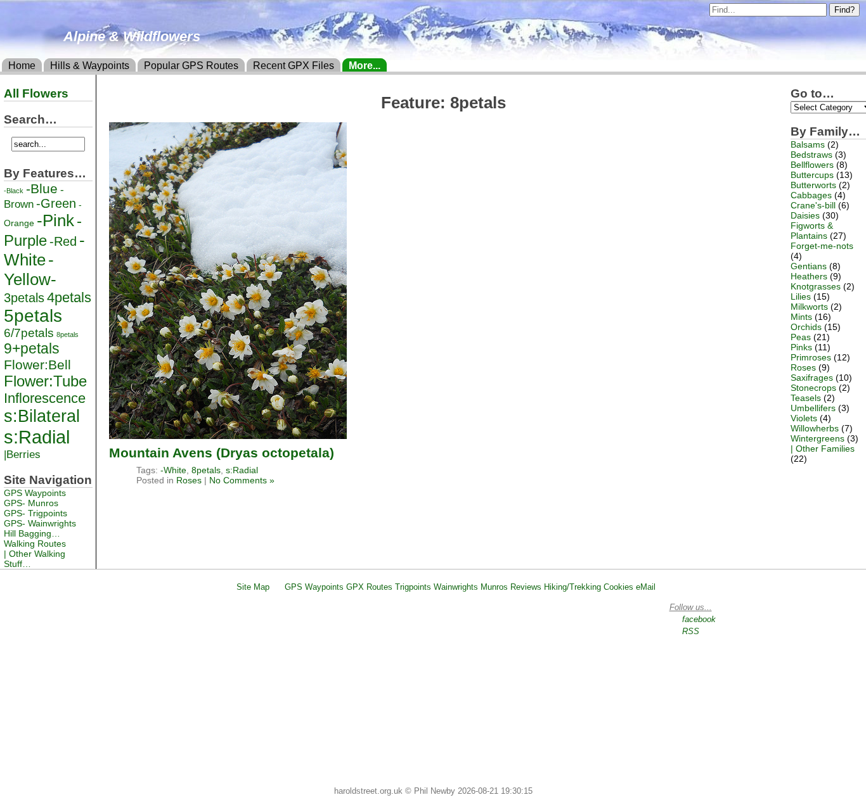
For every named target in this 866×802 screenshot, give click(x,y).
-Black (13, 190)
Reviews (525, 587)
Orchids (806, 327)
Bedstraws (811, 155)
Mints (801, 317)
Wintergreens (817, 438)
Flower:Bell (37, 364)
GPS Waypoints (35, 493)
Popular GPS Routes (191, 65)
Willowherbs (815, 428)
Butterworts (813, 185)
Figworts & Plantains (812, 230)
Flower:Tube (45, 381)
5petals (33, 316)
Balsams (808, 144)
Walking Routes (35, 543)
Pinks (801, 347)
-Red (63, 241)
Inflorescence (45, 398)
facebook (699, 619)
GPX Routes (369, 587)
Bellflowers (812, 165)
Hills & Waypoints (89, 65)
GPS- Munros (31, 503)
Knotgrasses (816, 286)
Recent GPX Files (293, 65)
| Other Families (823, 448)
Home (22, 65)
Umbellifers (813, 408)
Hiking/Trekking (572, 587)
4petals (69, 297)
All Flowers (36, 93)
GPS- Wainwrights (40, 523)
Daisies (805, 215)
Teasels (806, 398)
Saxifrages (812, 377)
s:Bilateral (42, 416)
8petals (206, 470)
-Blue (42, 188)
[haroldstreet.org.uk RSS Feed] (277, 587)
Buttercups (812, 175)
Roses (189, 480)
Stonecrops (813, 388)
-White (173, 470)
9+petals (32, 348)
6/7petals (29, 333)
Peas (801, 337)
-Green (56, 203)
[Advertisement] (438, 691)
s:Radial (242, 470)
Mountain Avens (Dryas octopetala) (221, 452)
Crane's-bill (813, 205)
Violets (804, 418)
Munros (494, 587)
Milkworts (809, 307)
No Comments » (242, 480)
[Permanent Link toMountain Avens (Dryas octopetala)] (228, 435)
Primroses (811, 357)
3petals (24, 298)
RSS (690, 631)
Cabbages (811, 195)
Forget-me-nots (822, 246)
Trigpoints (413, 587)
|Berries (22, 454)
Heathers (809, 276)
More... (364, 65)
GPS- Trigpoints (35, 513)
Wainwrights (456, 587)
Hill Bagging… (32, 533)
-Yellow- (30, 269)
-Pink (55, 220)
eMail (646, 587)
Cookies (618, 587)
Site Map (252, 587)
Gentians (809, 266)
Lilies (801, 296)
